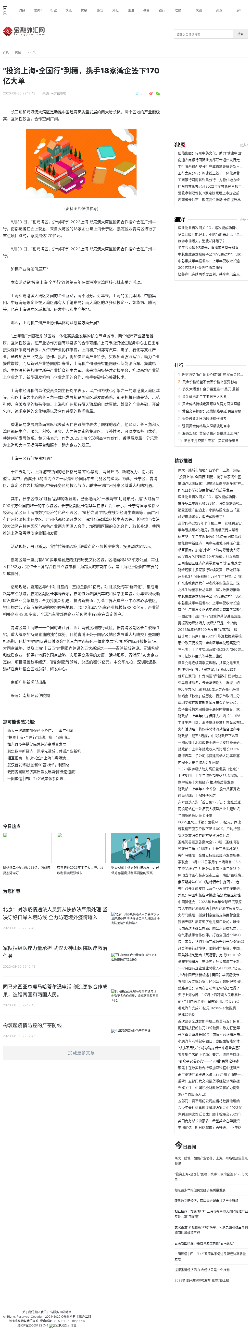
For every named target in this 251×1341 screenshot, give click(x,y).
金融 (79, 1316)
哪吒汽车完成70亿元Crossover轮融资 (207, 1008)
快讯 (68, 10)
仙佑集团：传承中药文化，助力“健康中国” (210, 153)
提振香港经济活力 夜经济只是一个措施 (207, 623)
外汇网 (86, 1316)
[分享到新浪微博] (151, 93)
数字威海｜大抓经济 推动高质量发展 (206, 782)
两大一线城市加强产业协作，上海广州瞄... (41, 730)
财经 (22, 10)
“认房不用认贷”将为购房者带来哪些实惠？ (210, 1048)
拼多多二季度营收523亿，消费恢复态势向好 (212, 503)
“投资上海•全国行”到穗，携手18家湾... (38, 737)
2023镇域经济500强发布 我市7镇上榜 (207, 629)
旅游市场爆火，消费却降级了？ (202, 241)
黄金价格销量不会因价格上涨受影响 (209, 382)
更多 (243, 145)
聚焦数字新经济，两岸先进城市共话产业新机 (44, 751)
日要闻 (185, 1145)
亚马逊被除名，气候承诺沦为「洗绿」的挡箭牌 (214, 682)
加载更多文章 (81, 1052)
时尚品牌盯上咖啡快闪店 (197, 795)
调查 (219, 10)
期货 (100, 10)
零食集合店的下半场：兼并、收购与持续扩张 (212, 1054)
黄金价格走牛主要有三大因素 (204, 396)
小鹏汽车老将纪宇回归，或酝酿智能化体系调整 (214, 1041)
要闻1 (38, 10)
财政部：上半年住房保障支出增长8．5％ (209, 716)
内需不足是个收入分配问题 (198, 762)
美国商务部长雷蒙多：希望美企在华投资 (209, 1121)
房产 (240, 10)
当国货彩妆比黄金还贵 (195, 815)
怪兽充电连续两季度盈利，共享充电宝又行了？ (214, 274)
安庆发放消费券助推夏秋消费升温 (203, 835)
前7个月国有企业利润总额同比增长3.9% (208, 1001)
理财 (178, 10)
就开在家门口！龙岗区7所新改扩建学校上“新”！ (214, 676)
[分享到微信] (158, 93)
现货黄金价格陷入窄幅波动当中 (206, 426)
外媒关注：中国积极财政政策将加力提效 (209, 1087)
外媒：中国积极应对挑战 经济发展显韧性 (209, 895)
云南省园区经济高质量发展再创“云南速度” (41, 771)
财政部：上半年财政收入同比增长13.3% (208, 749)
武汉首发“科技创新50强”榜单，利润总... (39, 765)
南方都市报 (58, 93)
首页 (5, 10)
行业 (53, 10)
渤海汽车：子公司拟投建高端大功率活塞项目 (212, 755)
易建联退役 (186, 1014)
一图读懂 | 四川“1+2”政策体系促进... (36, 778)
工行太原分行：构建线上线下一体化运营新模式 (214, 173)
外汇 (115, 10)
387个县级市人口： (193, 1094)
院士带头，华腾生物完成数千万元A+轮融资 (211, 941)
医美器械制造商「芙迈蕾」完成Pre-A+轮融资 (213, 955)
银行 (162, 10)
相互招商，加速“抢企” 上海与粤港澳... (38, 758)
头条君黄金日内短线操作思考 (204, 418)
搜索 (240, 34)
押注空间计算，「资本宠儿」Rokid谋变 (207, 669)
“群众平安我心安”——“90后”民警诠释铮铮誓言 (213, 1061)
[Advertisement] (213, 100)
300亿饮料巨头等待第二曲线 (200, 267)
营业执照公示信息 (64, 1325)
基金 (146, 10)
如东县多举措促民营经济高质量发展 (36, 744)
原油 (131, 10)
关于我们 (28, 1312)
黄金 (84, 10)
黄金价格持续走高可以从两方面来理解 (211, 404)
